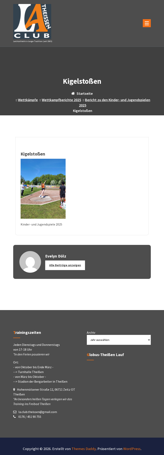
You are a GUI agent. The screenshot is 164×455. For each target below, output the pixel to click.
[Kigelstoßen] (82, 189)
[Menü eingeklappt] (147, 23)
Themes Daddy (84, 448)
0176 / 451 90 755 (29, 417)
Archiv (91, 332)
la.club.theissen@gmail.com (37, 412)
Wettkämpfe (28, 100)
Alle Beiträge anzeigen (65, 265)
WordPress (132, 448)
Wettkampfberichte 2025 (61, 100)
